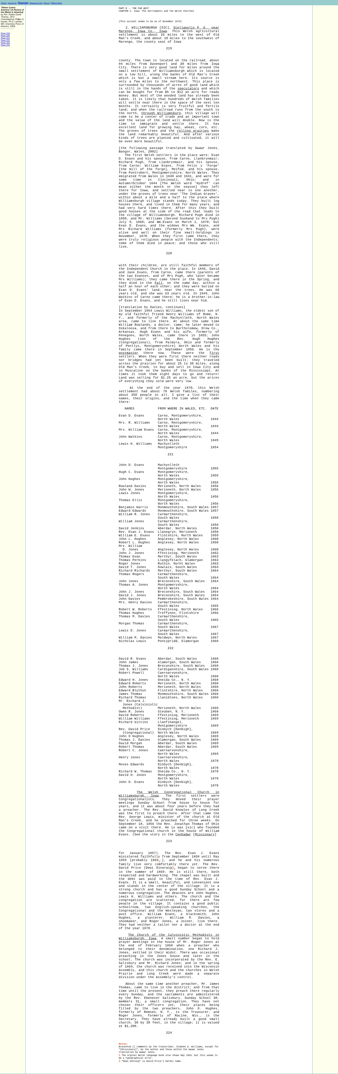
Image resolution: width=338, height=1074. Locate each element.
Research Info (36, 3)
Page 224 (5, 45)
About (46, 3)
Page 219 (5, 33)
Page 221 (5, 38)
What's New (56, 3)
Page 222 (5, 40)
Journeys (12, 3)
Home (3, 3)
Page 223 (5, 42)
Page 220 (5, 35)
